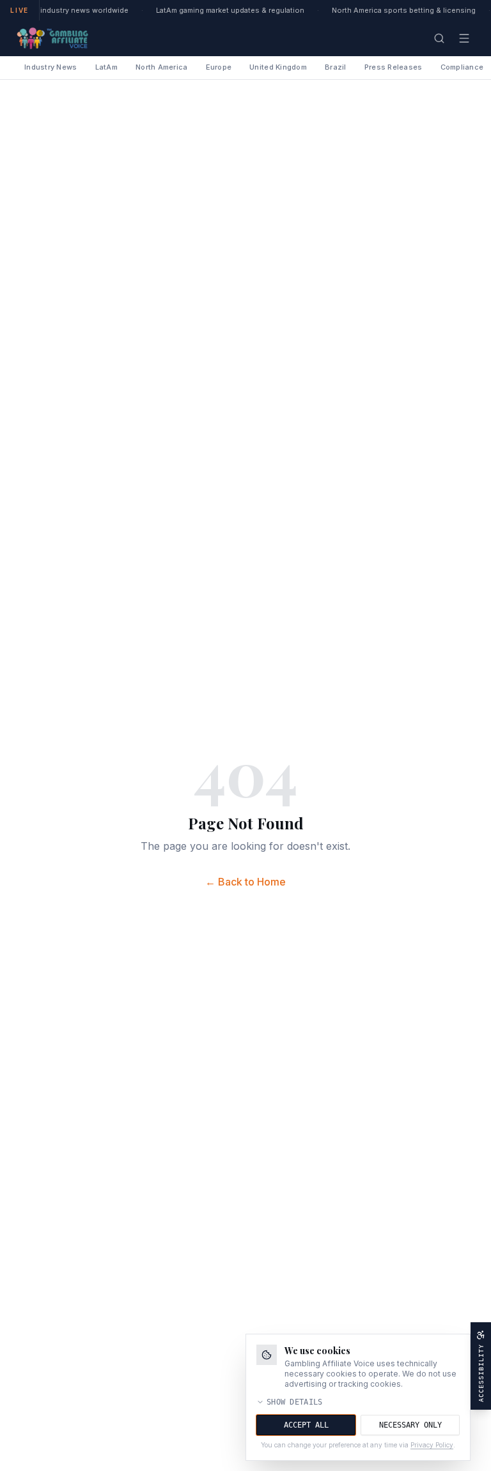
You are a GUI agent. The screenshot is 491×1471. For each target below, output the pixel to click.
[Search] (439, 38)
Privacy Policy (431, 1445)
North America (162, 67)
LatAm (106, 67)
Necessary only (410, 1425)
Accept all (306, 1425)
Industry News (50, 67)
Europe (219, 67)
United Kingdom (278, 67)
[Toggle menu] (464, 38)
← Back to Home (245, 881)
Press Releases (393, 67)
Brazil (336, 67)
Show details (295, 1402)
